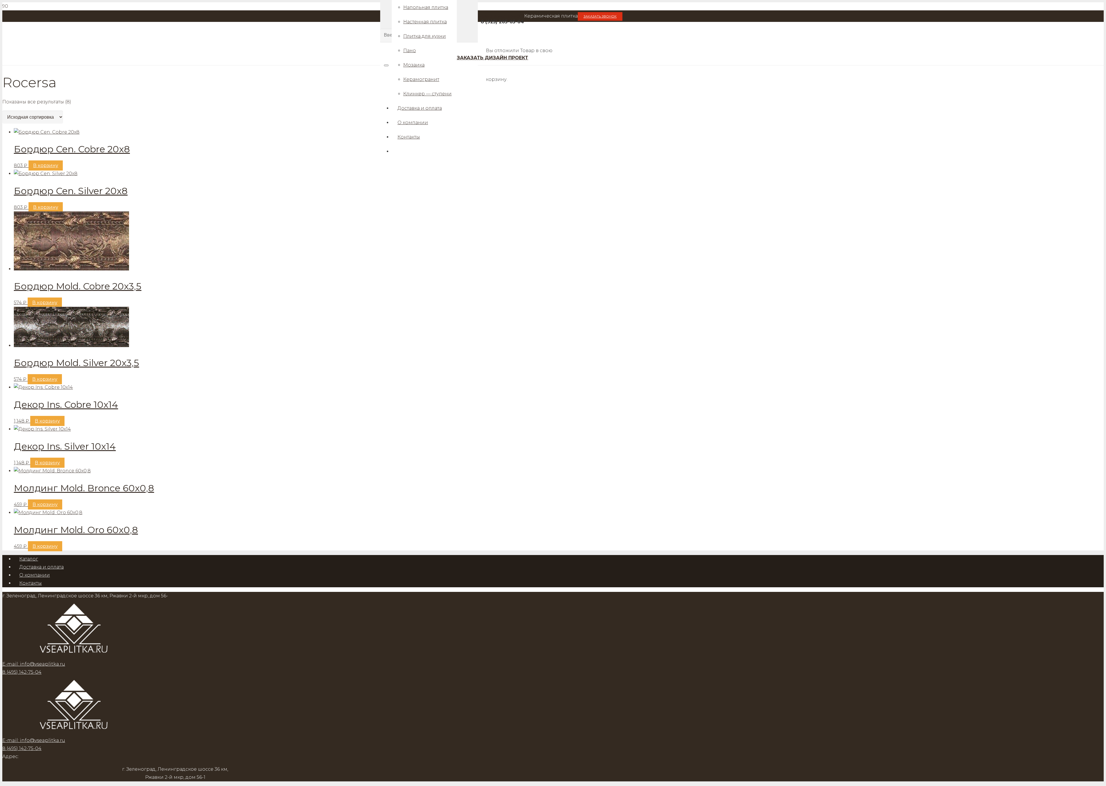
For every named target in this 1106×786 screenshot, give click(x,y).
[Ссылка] (74, 732)
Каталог (28, 559)
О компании (34, 575)
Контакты (30, 583)
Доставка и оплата (41, 567)
